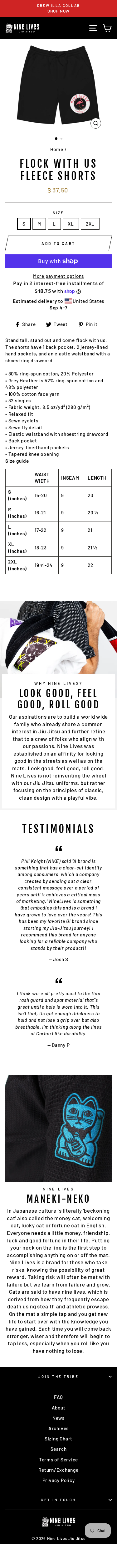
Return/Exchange (58, 1470)
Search (59, 1449)
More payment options (58, 276)
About (59, 1407)
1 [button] (56, 138)
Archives (58, 1428)
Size (58, 213)
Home (56, 149)
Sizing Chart (58, 1438)
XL (71, 224)
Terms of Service (58, 1459)
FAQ (58, 1397)
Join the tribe (58, 1376)
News (58, 1418)
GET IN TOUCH (58, 1500)
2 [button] (62, 139)
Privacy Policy (58, 1480)
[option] (58, 8)
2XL (90, 224)
